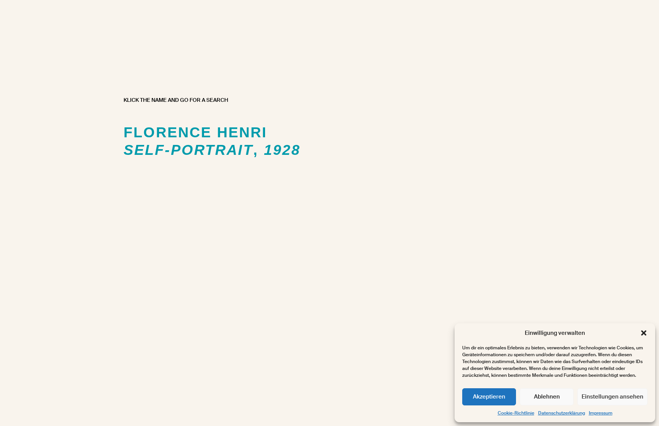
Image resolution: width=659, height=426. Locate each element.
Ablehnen (547, 396)
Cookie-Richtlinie (516, 413)
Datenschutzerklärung (561, 413)
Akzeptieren (489, 396)
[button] (644, 333)
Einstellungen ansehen (612, 396)
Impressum (600, 413)
